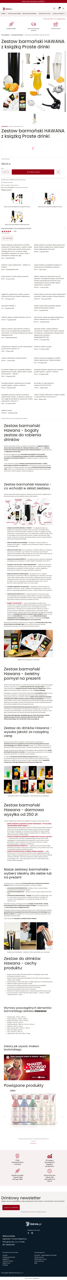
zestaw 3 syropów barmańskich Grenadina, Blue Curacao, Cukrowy (29, 836)
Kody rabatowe (39, 1261)
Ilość (2, 168)
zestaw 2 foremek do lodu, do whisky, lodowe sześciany (25, 851)
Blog (35, 1263)
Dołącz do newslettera (11, 1207)
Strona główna (5, 35)
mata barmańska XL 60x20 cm (17, 846)
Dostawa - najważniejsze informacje (45, 1255)
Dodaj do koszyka (34, 172)
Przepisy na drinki (8, 1261)
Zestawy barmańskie (17, 35)
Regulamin (6, 1259)
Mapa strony (6, 1263)
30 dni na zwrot (39, 1257)
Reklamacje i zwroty (40, 1259)
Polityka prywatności (9, 1257)
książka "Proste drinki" (14, 603)
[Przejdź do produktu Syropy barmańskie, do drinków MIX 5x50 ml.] (33, 1113)
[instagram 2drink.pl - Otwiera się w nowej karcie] (32, 1233)
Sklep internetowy (31, 1278)
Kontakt (5, 1255)
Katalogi (5, 1265)
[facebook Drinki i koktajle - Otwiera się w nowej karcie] (28, 1233)
